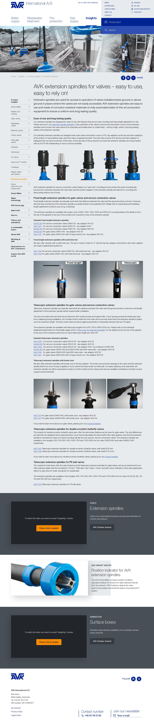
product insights (94, 423)
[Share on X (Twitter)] (133, 78)
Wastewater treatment (34, 19)
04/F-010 (37, 234)
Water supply (15, 19)
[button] (21, 101)
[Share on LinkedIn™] (128, 78)
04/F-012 (37, 251)
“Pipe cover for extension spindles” (91, 330)
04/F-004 (38, 347)
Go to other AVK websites (88, 2)
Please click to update (48, 528)
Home (13, 76)
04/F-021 (37, 355)
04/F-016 (37, 352)
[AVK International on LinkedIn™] (133, 679)
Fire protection (56, 19)
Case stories (110, 9)
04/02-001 (38, 231)
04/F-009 (38, 341)
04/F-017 (37, 418)
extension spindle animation (63, 124)
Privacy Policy (17, 711)
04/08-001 (38, 344)
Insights (91, 18)
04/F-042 (38, 451)
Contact (108, 15)
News (107, 3)
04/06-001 (38, 229)
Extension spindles (50, 76)
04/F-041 (37, 448)
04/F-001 (37, 226)
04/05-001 (38, 223)
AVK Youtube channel (102, 527)
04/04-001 (38, 349)
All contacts (16, 708)
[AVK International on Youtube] (139, 679)
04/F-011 (37, 415)
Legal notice (16, 715)
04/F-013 (37, 254)
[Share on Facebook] (123, 78)
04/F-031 (38, 484)
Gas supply (74, 19)
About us (108, 12)
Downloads (109, 6)
